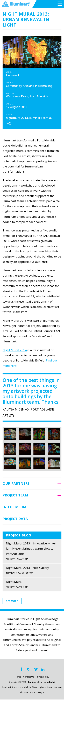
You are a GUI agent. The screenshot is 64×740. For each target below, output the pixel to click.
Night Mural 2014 (15, 350)
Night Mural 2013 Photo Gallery (27, 570)
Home (18, 676)
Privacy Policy (42, 676)
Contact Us (28, 676)
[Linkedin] (43, 669)
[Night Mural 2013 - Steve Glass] (25, 463)
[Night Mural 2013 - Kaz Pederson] (10, 463)
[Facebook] (21, 669)
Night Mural (17, 584)
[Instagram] (28, 669)
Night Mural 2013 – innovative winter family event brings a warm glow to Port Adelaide (31, 551)
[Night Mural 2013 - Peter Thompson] (25, 449)
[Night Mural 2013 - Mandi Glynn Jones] (10, 434)
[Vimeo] (36, 669)
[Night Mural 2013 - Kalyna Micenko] (39, 434)
